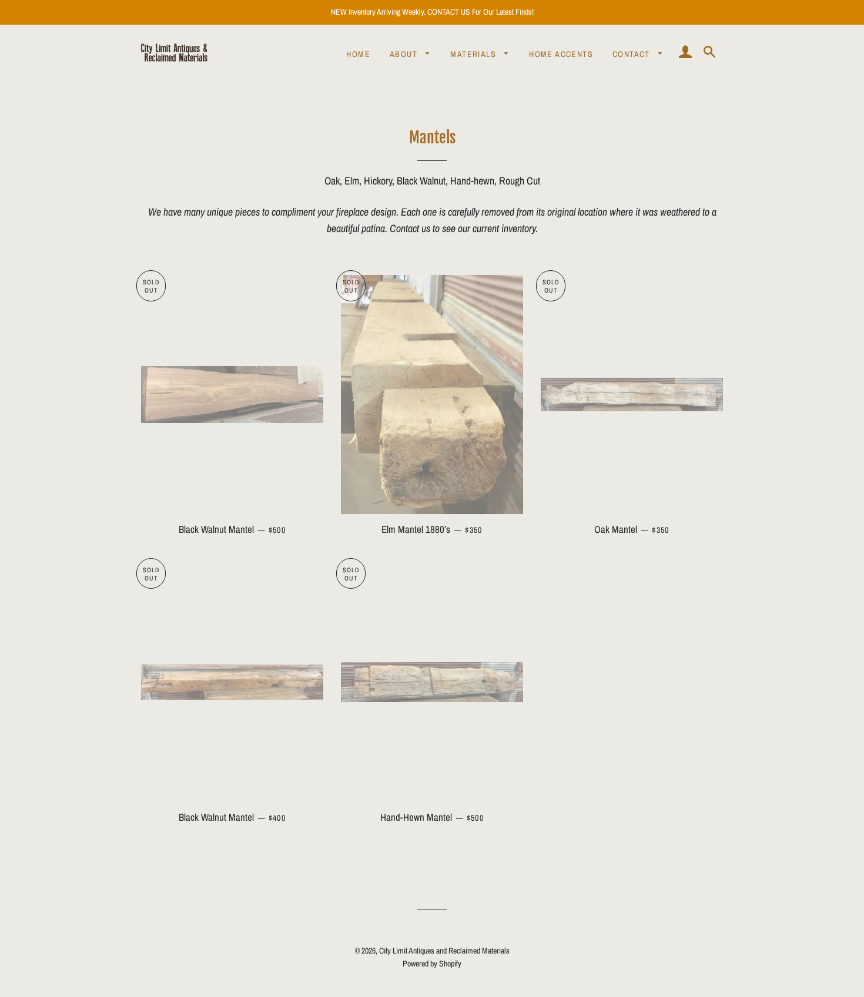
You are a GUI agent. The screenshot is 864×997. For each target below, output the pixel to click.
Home (358, 54)
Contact (632, 54)
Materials (474, 54)
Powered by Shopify (432, 963)
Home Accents (561, 54)
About (405, 54)
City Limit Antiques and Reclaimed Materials (444, 950)
